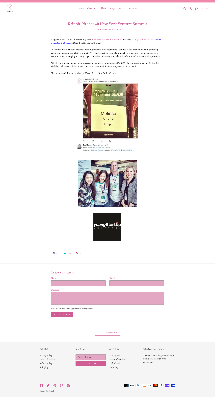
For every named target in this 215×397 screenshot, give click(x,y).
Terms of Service (47, 359)
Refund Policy (46, 363)
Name (54, 278)
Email (112, 278)
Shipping (44, 367)
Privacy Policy (46, 355)
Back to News (109, 332)
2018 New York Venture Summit (106, 39)
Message (55, 289)
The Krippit (50, 391)
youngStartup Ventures (142, 39)
